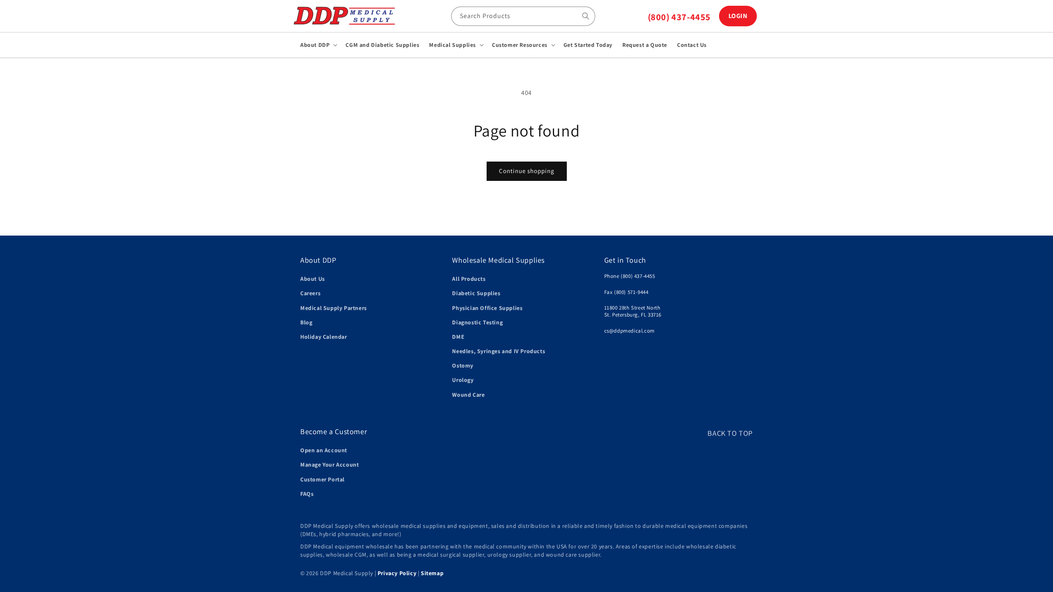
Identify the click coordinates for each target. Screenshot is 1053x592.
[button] (318, 44)
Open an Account (323, 450)
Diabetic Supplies (476, 293)
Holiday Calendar (323, 336)
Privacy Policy (397, 573)
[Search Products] (586, 16)
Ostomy (462, 365)
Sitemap (432, 573)
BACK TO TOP (730, 433)
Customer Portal (322, 479)
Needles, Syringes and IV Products (498, 351)
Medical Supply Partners (333, 308)
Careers (310, 293)
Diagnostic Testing (477, 322)
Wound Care (468, 394)
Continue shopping (526, 171)
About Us (312, 278)
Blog (306, 322)
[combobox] (523, 16)
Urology (462, 380)
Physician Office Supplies (487, 308)
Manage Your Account (329, 464)
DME (458, 336)
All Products (468, 278)
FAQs (306, 493)
